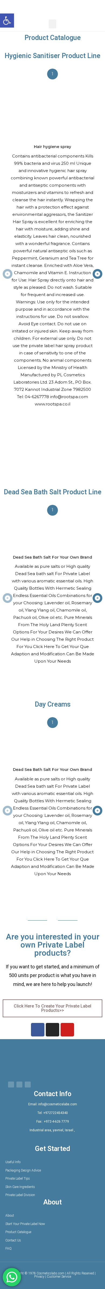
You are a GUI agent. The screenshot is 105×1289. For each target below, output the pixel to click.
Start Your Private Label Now (25, 1224)
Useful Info (12, 1162)
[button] (7, 21)
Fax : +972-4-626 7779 (52, 1121)
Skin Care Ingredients (20, 1187)
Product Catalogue (18, 1232)
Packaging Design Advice (23, 1170)
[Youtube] (67, 1029)
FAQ (8, 1248)
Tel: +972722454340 (52, 1113)
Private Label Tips (17, 1178)
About (9, 1215)
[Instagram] (52, 1029)
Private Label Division (20, 1195)
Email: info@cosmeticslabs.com (52, 1104)
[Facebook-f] (37, 1029)
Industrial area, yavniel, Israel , (53, 1130)
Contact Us (13, 1240)
